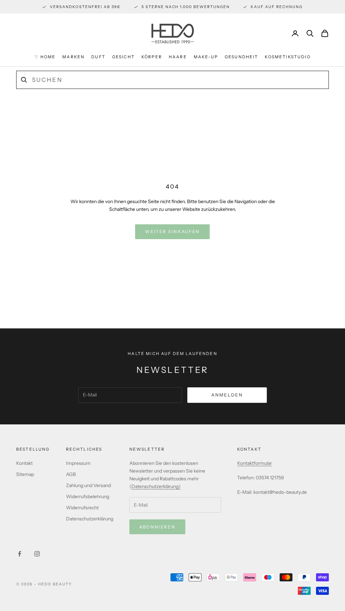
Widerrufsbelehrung (87, 496)
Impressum (78, 463)
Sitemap (25, 474)
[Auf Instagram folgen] (37, 553)
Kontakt (24, 463)
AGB (71, 474)
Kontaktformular (254, 463)
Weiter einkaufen (172, 231)
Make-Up (206, 56)
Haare (178, 56)
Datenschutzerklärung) (156, 486)
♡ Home (45, 56)
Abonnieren (157, 526)
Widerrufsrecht (82, 508)
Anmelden (227, 394)
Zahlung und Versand (88, 485)
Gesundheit (241, 56)
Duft (98, 56)
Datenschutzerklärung (89, 519)
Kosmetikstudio (287, 56)
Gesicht (123, 56)
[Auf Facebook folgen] (19, 553)
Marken (73, 56)
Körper (152, 56)
